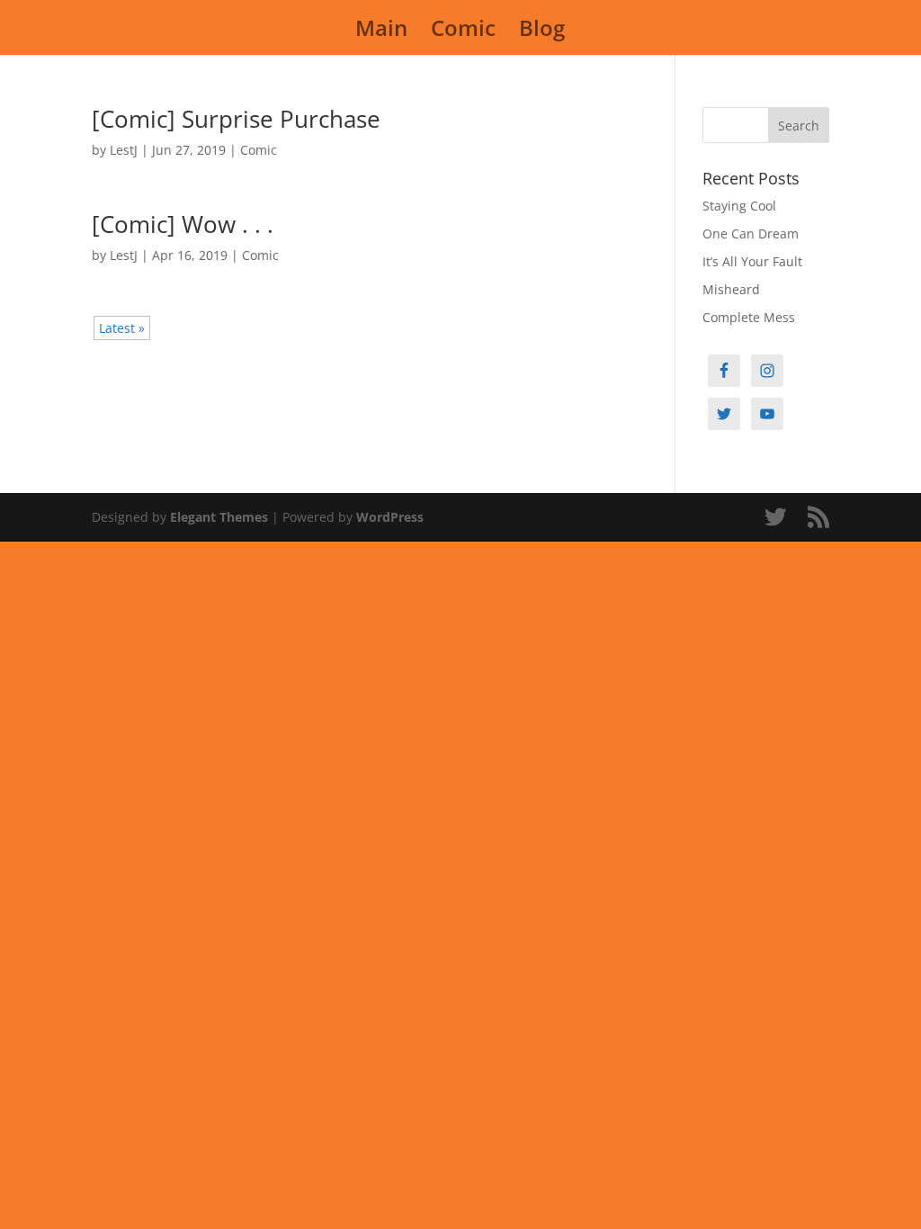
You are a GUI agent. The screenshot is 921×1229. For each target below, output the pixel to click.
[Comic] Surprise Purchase (236, 119)
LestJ (124, 149)
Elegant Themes (219, 516)
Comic (463, 32)
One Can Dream (750, 233)
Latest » (122, 327)
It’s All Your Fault (752, 261)
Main (381, 32)
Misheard (731, 289)
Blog (542, 32)
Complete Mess (748, 317)
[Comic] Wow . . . (182, 224)
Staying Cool (739, 205)
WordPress (390, 516)
